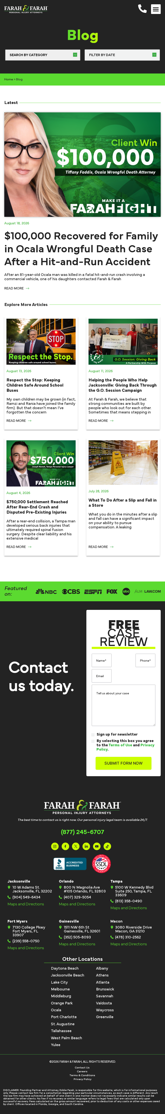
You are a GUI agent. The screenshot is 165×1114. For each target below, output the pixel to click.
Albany (102, 968)
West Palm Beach (66, 1038)
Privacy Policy (83, 1079)
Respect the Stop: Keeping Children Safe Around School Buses (34, 385)
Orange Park (62, 1003)
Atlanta (102, 982)
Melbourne (60, 989)
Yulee (55, 1045)
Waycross (105, 1010)
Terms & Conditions (82, 1075)
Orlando (66, 881)
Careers (82, 1071)
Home (8, 79)
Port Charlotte (64, 1017)
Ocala (56, 1010)
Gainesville (69, 921)
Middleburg (61, 996)
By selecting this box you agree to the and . (125, 745)
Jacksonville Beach (67, 975)
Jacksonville (19, 881)
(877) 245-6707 (82, 832)
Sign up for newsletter (117, 734)
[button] (156, 9)
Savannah (104, 996)
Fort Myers (18, 921)
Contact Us (82, 1067)
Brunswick (105, 989)
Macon (116, 921)
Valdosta (104, 1003)
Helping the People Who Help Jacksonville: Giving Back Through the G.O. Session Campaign (123, 385)
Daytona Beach (65, 968)
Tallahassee (61, 1031)
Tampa (116, 881)
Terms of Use (120, 745)
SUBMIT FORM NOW (123, 763)
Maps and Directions (26, 904)
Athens (102, 975)
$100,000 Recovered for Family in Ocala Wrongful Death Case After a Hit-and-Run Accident (81, 249)
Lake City (59, 982)
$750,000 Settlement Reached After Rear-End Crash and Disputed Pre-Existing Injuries (37, 507)
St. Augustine (63, 1024)
